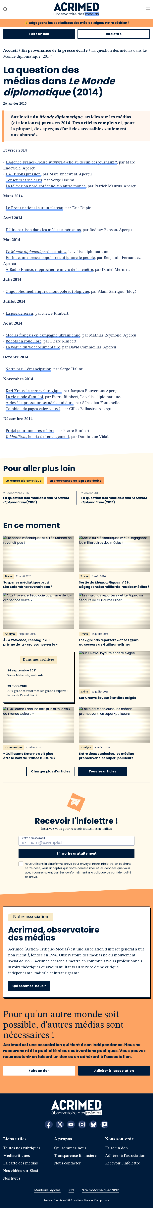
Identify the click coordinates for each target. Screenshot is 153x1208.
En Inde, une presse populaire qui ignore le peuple (50, 258)
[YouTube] (71, 1124)
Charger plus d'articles (50, 771)
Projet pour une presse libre (30, 431)
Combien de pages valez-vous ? (33, 409)
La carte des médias (20, 1163)
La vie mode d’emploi (24, 397)
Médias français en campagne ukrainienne (43, 336)
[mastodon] (104, 1124)
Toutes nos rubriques (21, 1148)
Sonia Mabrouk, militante (25, 675)
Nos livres (11, 1179)
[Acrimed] (76, 9)
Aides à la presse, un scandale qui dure (40, 403)
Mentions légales (47, 1190)
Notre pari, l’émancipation (28, 369)
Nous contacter (67, 1163)
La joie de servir (19, 314)
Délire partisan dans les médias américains (43, 230)
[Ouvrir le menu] (147, 9)
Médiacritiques (16, 1156)
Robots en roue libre (23, 341)
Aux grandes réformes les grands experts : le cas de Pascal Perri (37, 693)
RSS (71, 1190)
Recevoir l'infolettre (122, 1163)
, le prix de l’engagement (37, 437)
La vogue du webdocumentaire (33, 347)
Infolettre (114, 34)
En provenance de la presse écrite (54, 51)
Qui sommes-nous (70, 1148)
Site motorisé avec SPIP (100, 1190)
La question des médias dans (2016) (36, 500)
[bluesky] (93, 1124)
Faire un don (39, 34)
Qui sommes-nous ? (29, 986)
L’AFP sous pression (23, 174)
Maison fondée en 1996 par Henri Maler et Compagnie (76, 1200)
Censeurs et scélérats (24, 180)
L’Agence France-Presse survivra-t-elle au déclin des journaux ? (61, 162)
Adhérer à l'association (114, 1070)
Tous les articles (102, 771)
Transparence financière (75, 1156)
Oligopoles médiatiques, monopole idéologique (47, 292)
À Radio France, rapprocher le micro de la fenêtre (49, 270)
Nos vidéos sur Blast (20, 1171)
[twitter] (60, 1124)
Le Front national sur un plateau (34, 208)
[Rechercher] (5, 9)
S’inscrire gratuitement (77, 853)
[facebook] (49, 1124)
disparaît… (36, 252)
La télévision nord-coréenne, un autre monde (46, 186)
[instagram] (82, 1124)
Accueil (10, 51)
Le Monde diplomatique (23, 481)
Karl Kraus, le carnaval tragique (34, 391)
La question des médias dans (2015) (114, 500)
